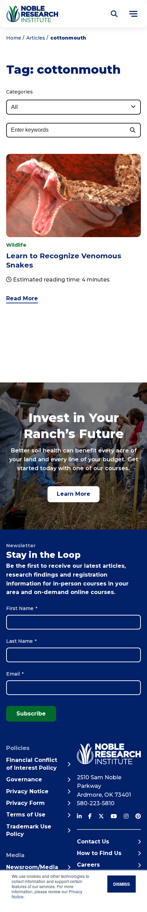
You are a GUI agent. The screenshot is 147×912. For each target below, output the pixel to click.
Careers (88, 865)
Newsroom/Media (32, 867)
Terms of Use (25, 814)
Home (13, 38)
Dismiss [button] (121, 884)
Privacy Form (25, 803)
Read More (22, 298)
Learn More (73, 494)
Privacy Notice (27, 791)
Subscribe (31, 713)
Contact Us (93, 841)
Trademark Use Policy (28, 830)
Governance (24, 779)
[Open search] (114, 14)
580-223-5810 (96, 803)
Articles (35, 38)
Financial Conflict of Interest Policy (31, 764)
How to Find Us (99, 853)
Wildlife (16, 245)
